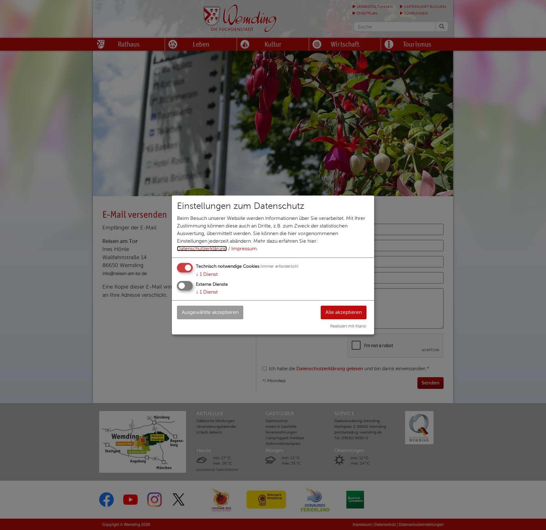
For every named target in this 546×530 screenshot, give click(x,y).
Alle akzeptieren (343, 312)
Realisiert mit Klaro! (348, 326)
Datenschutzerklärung (202, 248)
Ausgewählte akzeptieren (210, 312)
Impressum (244, 248)
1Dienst (207, 274)
